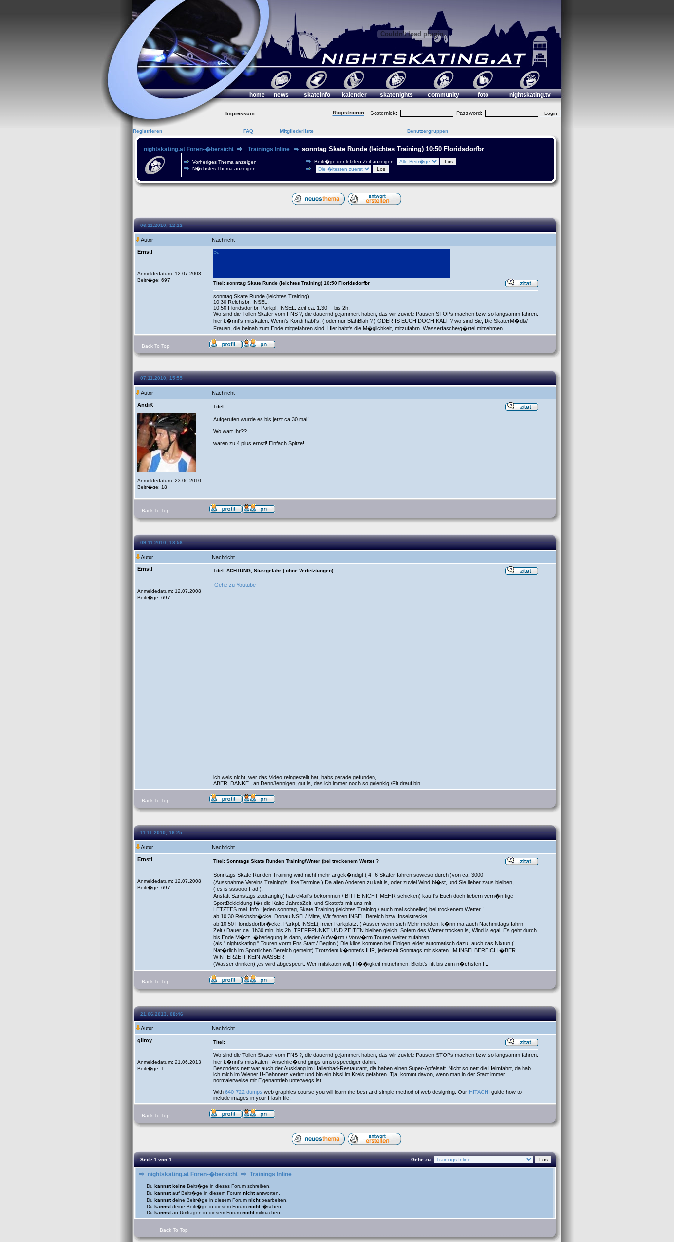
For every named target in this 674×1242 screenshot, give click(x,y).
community (443, 94)
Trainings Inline (269, 149)
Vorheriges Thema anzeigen (224, 162)
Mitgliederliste (297, 131)
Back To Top (156, 346)
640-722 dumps (243, 1092)
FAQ (248, 131)
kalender (354, 94)
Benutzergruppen (427, 131)
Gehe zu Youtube (235, 585)
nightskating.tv (530, 94)
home (257, 94)
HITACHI (479, 1092)
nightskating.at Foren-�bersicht (189, 149)
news (281, 94)
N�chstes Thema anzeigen (224, 168)
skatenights (396, 94)
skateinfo (317, 94)
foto (483, 94)
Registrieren (147, 131)
